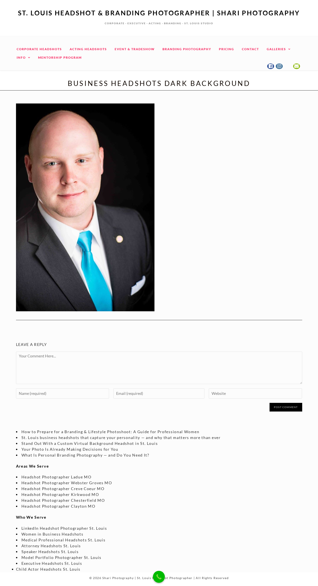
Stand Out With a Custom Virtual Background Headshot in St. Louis (89, 443)
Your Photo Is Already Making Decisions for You (69, 449)
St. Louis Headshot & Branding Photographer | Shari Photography (159, 13)
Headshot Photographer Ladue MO (56, 477)
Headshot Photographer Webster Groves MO (66, 482)
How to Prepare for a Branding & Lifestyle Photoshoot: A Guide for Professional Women (110, 431)
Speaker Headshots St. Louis (50, 551)
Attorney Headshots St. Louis (51, 545)
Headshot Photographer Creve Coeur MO (62, 488)
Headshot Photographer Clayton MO (58, 506)
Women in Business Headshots (52, 534)
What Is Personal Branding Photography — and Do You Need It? (85, 455)
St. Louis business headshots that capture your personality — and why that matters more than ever (121, 437)
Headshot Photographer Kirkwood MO (60, 494)
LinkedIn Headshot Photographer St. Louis (64, 528)
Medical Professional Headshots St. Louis (63, 540)
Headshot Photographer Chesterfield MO (63, 500)
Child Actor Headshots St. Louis (48, 569)
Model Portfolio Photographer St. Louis (61, 557)
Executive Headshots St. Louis (51, 563)
